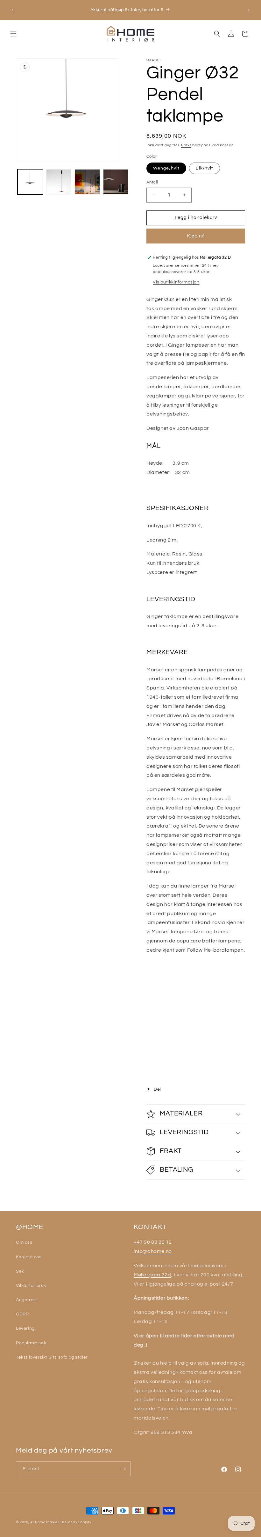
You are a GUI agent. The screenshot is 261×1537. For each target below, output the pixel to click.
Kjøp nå (196, 236)
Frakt (186, 145)
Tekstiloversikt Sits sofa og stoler (52, 1357)
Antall (152, 182)
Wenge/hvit (166, 168)
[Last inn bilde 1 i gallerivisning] (30, 182)
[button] (13, 34)
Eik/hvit (204, 168)
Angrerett (26, 1300)
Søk (20, 1271)
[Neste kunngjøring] (249, 10)
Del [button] (157, 1089)
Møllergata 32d (152, 1274)
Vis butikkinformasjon (176, 282)
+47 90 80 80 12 (153, 1242)
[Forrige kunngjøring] (12, 10)
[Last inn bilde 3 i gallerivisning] (59, 182)
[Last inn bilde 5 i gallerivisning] (116, 182)
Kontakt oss (29, 1257)
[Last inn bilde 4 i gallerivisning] (87, 182)
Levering (25, 1328)
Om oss (24, 1242)
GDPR (22, 1314)
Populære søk (31, 1343)
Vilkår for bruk (31, 1285)
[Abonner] (123, 1468)
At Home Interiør (44, 1522)
